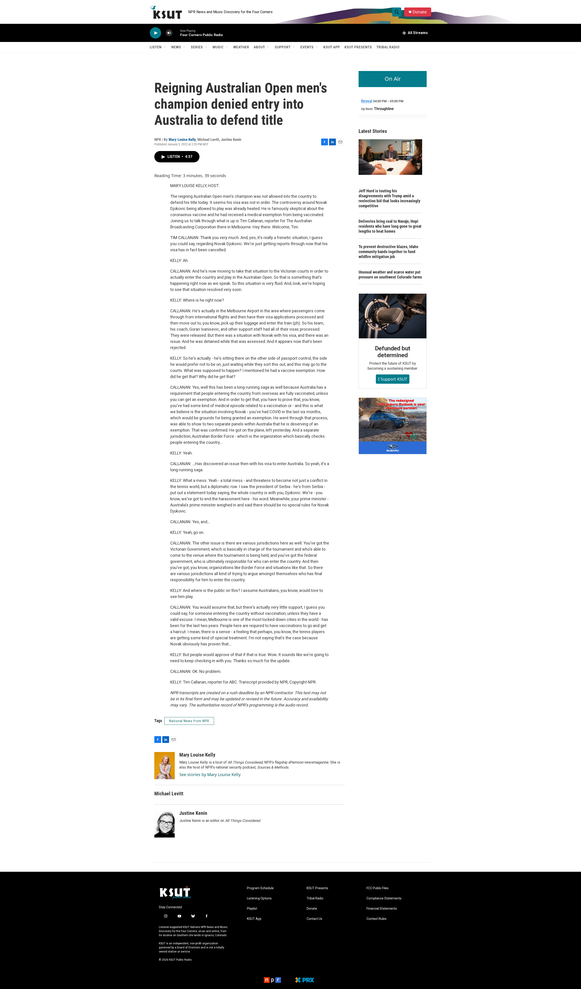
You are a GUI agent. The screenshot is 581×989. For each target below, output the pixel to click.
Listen (156, 47)
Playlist (252, 908)
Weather (241, 47)
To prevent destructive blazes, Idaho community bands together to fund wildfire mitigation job (388, 251)
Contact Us (314, 919)
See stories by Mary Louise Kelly (210, 774)
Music (218, 47)
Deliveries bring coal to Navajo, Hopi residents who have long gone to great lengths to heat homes (390, 226)
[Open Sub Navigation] (165, 47)
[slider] (176, 32)
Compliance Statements (384, 898)
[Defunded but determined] (392, 316)
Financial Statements (382, 908)
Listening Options (259, 898)
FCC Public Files (378, 888)
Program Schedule (260, 888)
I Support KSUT (392, 379)
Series (197, 47)
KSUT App (331, 47)
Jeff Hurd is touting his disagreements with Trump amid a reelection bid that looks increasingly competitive (389, 198)
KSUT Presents (358, 47)
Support (283, 47)
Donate (420, 12)
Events (307, 47)
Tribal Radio (388, 47)
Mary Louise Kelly (182, 139)
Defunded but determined (393, 352)
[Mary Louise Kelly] (164, 765)
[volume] (169, 33)
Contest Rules (377, 919)
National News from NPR (189, 721)
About (259, 47)
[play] (155, 33)
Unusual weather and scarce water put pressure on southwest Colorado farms (390, 274)
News (176, 47)
